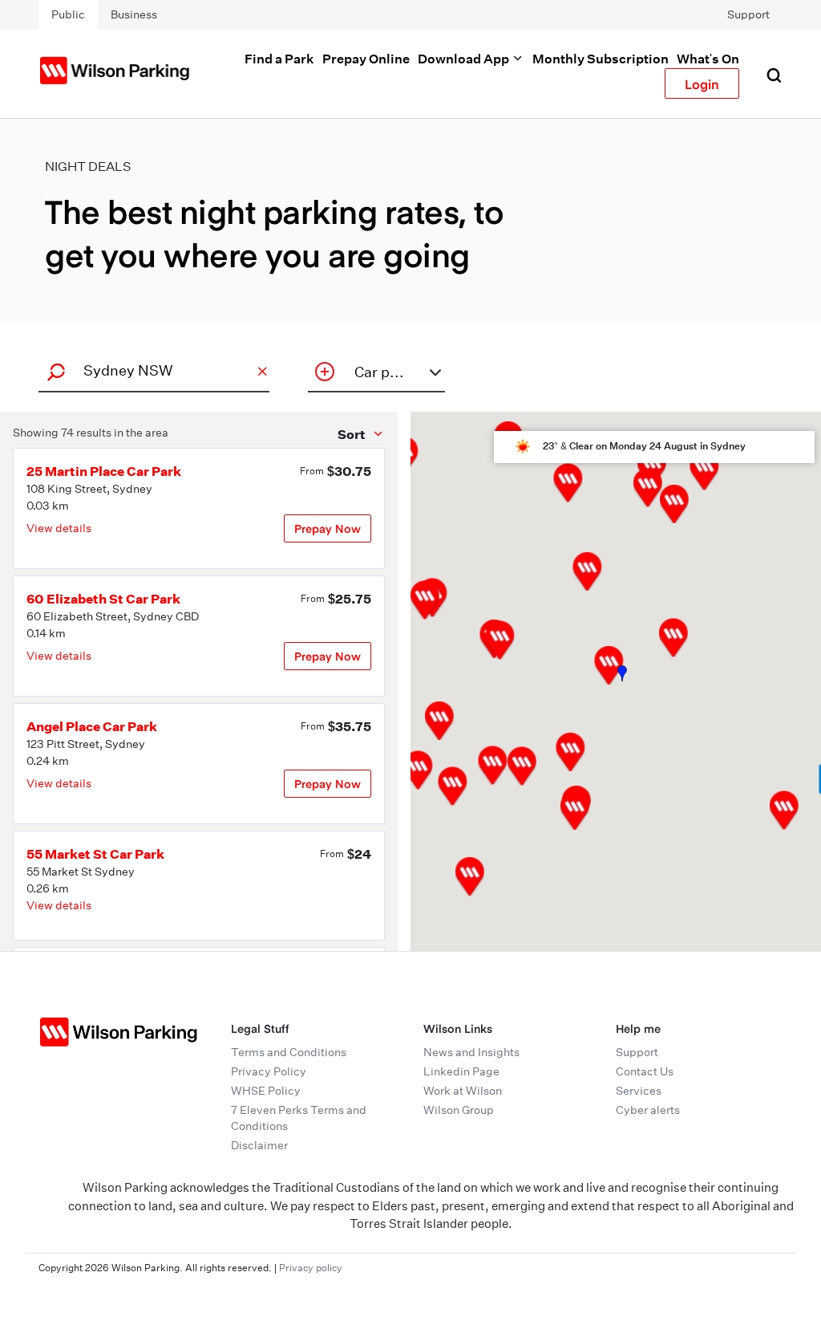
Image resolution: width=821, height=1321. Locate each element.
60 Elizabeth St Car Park (103, 599)
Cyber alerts (648, 1110)
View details (58, 528)
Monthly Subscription (600, 59)
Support (748, 14)
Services (638, 1090)
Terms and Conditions (288, 1052)
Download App (465, 59)
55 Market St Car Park (95, 854)
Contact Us (644, 1071)
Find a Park (279, 59)
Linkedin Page (461, 1071)
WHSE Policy (266, 1090)
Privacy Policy (268, 1071)
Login (702, 83)
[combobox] (151, 370)
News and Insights (471, 1052)
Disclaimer (259, 1145)
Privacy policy (310, 1268)
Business (134, 14)
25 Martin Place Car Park (103, 471)
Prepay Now (327, 528)
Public (68, 14)
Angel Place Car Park (91, 726)
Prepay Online (366, 59)
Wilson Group (458, 1110)
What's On (708, 59)
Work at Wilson (462, 1090)
